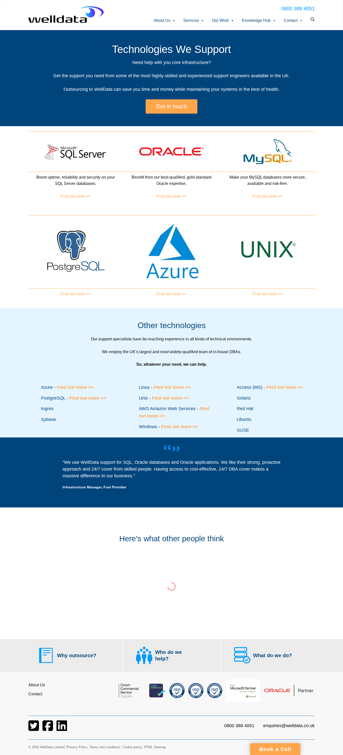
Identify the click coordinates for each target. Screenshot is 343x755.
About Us (162, 20)
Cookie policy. (133, 747)
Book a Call (275, 749)
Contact (291, 20)
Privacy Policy (77, 747)
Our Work (220, 20)
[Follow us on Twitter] (34, 729)
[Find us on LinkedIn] (61, 729)
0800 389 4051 (298, 8)
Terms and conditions (105, 747)
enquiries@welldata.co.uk (289, 725)
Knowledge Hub (256, 20)
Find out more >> (76, 196)
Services (191, 20)
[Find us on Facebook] (48, 729)
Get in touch (171, 106)
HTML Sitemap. (155, 747)
